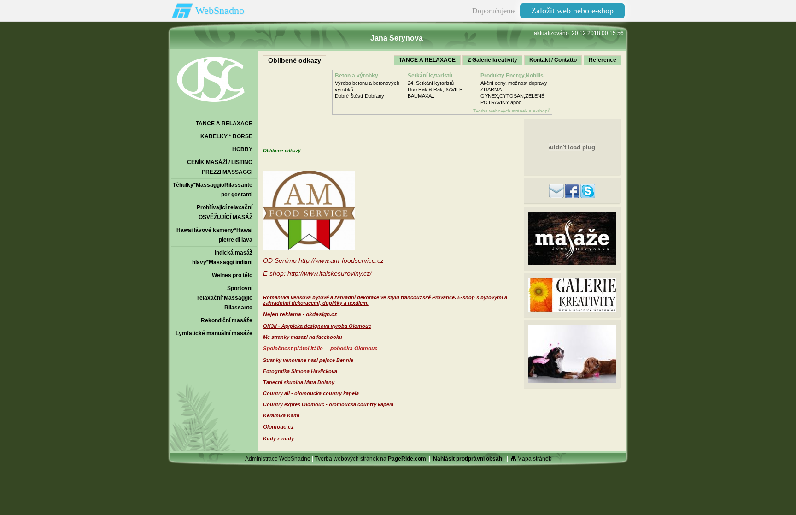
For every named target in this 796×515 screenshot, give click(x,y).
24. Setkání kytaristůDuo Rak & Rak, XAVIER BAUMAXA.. (435, 89)
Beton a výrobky (356, 75)
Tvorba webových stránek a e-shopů (511, 110)
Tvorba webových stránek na (370, 459)
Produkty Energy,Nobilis (512, 75)
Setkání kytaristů (430, 75)
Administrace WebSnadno (277, 459)
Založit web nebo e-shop (572, 10)
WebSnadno (219, 10)
